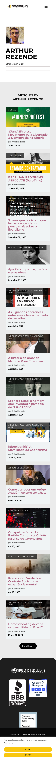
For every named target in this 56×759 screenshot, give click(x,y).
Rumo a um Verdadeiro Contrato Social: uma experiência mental (25, 581)
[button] (46, 6)
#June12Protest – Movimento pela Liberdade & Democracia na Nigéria (28, 134)
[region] (28, 748)
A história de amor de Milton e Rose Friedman (25, 359)
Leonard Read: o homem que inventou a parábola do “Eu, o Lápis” (26, 404)
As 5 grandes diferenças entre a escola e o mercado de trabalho (28, 315)
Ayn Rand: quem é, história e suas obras (27, 270)
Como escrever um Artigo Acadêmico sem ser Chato (27, 491)
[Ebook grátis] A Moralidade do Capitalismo (27, 448)
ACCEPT (28, 749)
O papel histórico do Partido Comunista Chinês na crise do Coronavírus (27, 535)
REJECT (28, 755)
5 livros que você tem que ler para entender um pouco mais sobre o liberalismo (27, 225)
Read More (8, 743)
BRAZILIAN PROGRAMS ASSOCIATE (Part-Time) (25, 179)
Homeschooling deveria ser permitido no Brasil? (25, 625)
